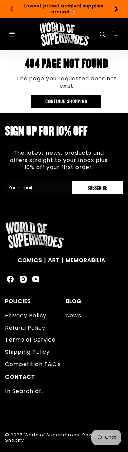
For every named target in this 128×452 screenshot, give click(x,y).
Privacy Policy (25, 315)
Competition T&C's (33, 364)
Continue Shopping (66, 101)
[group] (64, 9)
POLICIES (18, 301)
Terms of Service (30, 340)
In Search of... (25, 391)
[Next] (116, 9)
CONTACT (20, 377)
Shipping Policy (27, 352)
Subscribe (97, 187)
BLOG (74, 301)
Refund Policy (25, 328)
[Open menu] (12, 34)
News (74, 315)
